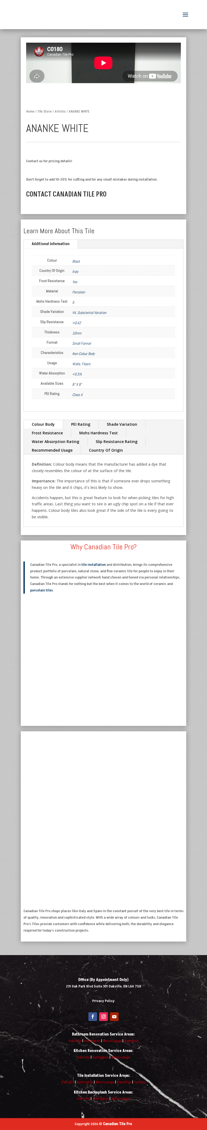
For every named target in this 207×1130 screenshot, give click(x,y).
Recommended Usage (52, 450)
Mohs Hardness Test (98, 432)
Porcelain (78, 292)
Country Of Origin (106, 450)
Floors (86, 363)
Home (30, 111)
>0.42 (76, 322)
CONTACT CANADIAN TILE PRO (66, 194)
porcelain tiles (41, 590)
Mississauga (112, 1040)
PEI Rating (80, 424)
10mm (76, 333)
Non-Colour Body (83, 353)
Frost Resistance (47, 432)
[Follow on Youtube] (114, 1016)
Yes (74, 281)
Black (76, 261)
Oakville (74, 1040)
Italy (75, 271)
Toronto (140, 1082)
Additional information (51, 243)
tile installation (93, 564)
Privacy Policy (103, 1000)
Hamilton (131, 1040)
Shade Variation (122, 424)
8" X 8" (77, 384)
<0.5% (77, 374)
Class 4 (77, 394)
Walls (76, 363)
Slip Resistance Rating (116, 441)
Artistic (60, 111)
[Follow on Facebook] (92, 1016)
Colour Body (43, 424)
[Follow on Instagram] (103, 1016)
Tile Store (44, 111)
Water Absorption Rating (55, 441)
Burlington (92, 1040)
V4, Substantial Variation (89, 312)
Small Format (81, 343)
